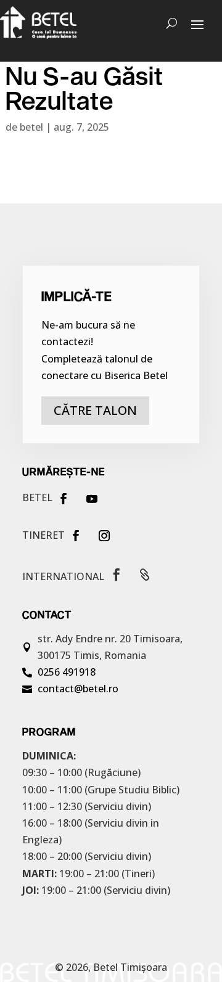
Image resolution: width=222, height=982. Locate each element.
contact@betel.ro (78, 688)
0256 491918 (67, 672)
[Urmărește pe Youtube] (92, 499)
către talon (95, 410)
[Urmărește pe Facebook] (63, 499)
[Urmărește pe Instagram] (104, 536)
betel (31, 127)
